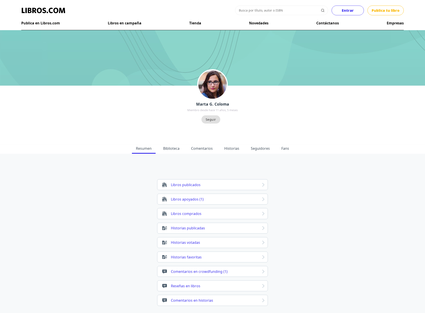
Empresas (395, 23)
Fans (285, 148)
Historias (231, 148)
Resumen (144, 148)
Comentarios (202, 148)
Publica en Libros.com (40, 23)
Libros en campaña (124, 23)
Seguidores (260, 148)
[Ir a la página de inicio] (43, 10)
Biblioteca (171, 148)
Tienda (195, 23)
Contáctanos (327, 23)
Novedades (259, 23)
